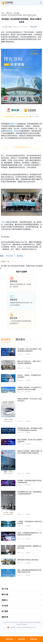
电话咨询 (21, 639)
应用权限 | (19, 624)
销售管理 (9, 131)
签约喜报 (16, 13)
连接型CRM (13, 124)
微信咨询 (9, 639)
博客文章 (9, 13)
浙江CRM (9, 256)
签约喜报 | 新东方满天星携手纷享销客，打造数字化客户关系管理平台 (21, 267)
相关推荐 (6, 339)
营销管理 (17, 131)
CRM (2, 13)
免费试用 (33, 639)
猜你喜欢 (20, 339)
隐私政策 (24, 624)
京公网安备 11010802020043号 (17, 627)
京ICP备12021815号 (30, 627)
